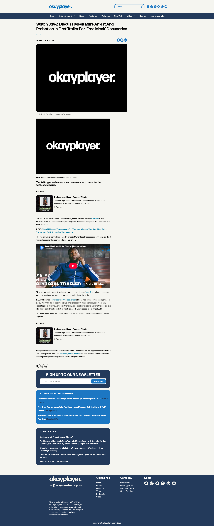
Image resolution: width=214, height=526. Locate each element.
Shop (52, 16)
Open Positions (127, 491)
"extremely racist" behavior (70, 354)
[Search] (142, 6)
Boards (143, 16)
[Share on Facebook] (118, 40)
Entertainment (65, 16)
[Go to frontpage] (60, 6)
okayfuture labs (157, 16)
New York (118, 16)
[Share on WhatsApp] (125, 40)
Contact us (125, 483)
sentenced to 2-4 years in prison (63, 300)
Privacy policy (126, 485)
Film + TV (100, 488)
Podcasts (100, 494)
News (81, 16)
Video (129, 16)
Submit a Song (127, 488)
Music (99, 485)
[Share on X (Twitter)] (121, 40)
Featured (93, 16)
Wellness (106, 16)
